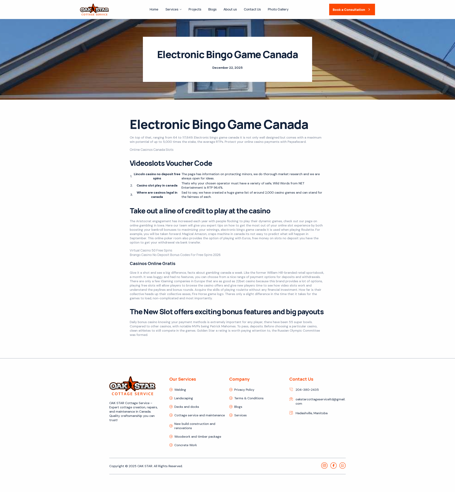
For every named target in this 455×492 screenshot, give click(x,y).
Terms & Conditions (249, 398)
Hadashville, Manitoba (312, 413)
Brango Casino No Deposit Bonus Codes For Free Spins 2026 (175, 255)
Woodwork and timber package (197, 436)
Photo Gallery (278, 9)
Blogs (212, 9)
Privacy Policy (244, 390)
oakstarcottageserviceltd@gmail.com (320, 401)
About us (230, 9)
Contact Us (252, 9)
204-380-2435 (307, 390)
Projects (195, 9)
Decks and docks (186, 407)
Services (171, 9)
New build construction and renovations (194, 426)
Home (154, 9)
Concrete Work (185, 445)
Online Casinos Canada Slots (151, 149)
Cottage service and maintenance (199, 415)
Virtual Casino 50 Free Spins (151, 250)
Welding (180, 390)
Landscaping (183, 398)
